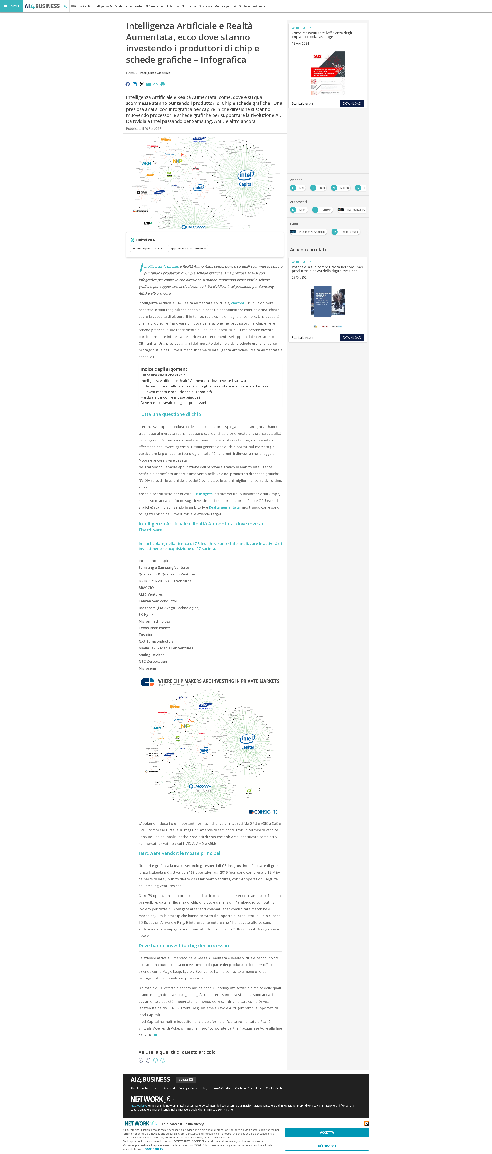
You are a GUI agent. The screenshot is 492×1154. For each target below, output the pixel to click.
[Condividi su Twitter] (142, 84)
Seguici (184, 1079)
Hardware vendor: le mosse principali (170, 397)
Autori (146, 1088)
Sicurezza (205, 6)
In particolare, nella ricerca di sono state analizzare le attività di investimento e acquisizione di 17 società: (210, 546)
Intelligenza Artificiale (154, 73)
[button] (11, 6)
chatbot (237, 303)
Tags (156, 1088)
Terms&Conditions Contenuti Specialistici (236, 1088)
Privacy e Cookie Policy (193, 1088)
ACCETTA (327, 1132)
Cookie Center (275, 1088)
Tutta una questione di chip (163, 375)
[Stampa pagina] (163, 84)
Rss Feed (169, 1088)
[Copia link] (156, 84)
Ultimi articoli (80, 6)
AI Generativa (154, 6)
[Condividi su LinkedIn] (134, 84)
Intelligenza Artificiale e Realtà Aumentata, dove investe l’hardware (194, 380)
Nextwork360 (139, 1105)
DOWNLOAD (352, 103)
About (134, 1088)
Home (130, 73)
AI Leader (136, 6)
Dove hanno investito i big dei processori (173, 402)
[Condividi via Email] (148, 84)
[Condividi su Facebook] (128, 84)
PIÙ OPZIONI (327, 1146)
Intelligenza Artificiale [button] (107, 6)
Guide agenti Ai (225, 6)
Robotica (173, 6)
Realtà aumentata (224, 507)
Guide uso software (252, 6)
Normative (189, 6)
